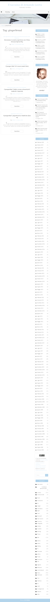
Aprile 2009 (39, 420)
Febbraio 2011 (40, 361)
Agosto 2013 (40, 284)
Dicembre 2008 (40, 431)
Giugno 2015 (40, 225)
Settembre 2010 (40, 375)
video (38, 594)
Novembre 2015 (41, 212)
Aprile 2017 (39, 166)
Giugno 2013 (40, 286)
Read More (17, 56)
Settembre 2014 (40, 249)
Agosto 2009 (40, 409)
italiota (38, 543)
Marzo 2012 (40, 327)
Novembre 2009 (41, 401)
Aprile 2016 (39, 198)
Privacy (38, 534)
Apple (38, 510)
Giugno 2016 (40, 193)
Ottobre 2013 (40, 278)
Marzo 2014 (40, 265)
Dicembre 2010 (40, 367)
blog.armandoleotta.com (41, 470)
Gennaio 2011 (40, 364)
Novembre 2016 (41, 179)
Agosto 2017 (40, 155)
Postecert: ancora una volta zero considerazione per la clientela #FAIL (42, 106)
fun (4, 36)
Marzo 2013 (40, 294)
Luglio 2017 (39, 158)
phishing (39, 531)
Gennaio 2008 (40, 450)
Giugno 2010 (40, 383)
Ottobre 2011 (40, 340)
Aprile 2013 (39, 292)
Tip (37, 583)
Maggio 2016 (40, 195)
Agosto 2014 (40, 252)
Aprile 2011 (39, 356)
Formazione (40, 500)
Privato (38, 556)
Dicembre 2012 (40, 302)
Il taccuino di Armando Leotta (25, 4)
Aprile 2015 (39, 230)
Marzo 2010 (40, 391)
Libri (38, 561)
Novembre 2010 (41, 369)
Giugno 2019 (40, 147)
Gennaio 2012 (40, 332)
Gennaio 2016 (40, 206)
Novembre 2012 (41, 305)
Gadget (38, 506)
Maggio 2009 (40, 418)
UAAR (38, 586)
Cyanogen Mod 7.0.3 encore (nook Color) (17, 66)
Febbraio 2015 (40, 236)
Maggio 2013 (40, 289)
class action (40, 484)
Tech (29, 36)
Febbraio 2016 (40, 204)
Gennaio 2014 (40, 270)
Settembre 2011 (40, 343)
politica (38, 554)
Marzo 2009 (40, 423)
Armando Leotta (44, 460)
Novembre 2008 (41, 434)
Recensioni (24, 36)
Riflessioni (39, 567)
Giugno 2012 (40, 319)
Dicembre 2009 (40, 399)
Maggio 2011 (40, 353)
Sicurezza (39, 521)
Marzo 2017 (40, 169)
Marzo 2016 (40, 201)
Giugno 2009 (40, 415)
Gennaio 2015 (40, 238)
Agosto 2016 (40, 187)
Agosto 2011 (40, 345)
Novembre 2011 (41, 337)
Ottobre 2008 (40, 436)
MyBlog (39, 546)
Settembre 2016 (40, 185)
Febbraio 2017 (40, 171)
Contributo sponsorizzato (43, 487)
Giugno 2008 (40, 447)
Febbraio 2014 (40, 268)
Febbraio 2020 (40, 142)
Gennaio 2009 (40, 428)
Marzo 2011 (40, 359)
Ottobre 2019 (40, 145)
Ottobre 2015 (40, 214)
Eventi (38, 498)
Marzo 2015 (40, 233)
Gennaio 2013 (40, 300)
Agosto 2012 (40, 313)
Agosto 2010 (40, 377)
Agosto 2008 (40, 442)
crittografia (39, 523)
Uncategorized (40, 589)
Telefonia (17, 38)
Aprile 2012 (39, 324)
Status (38, 572)
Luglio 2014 (39, 254)
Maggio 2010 (40, 385)
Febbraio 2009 (40, 426)
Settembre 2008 (40, 439)
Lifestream (39, 575)
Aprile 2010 (39, 388)
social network (40, 570)
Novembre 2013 (41, 276)
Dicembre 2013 (40, 273)
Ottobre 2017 (40, 150)
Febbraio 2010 (40, 393)
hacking (39, 526)
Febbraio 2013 (40, 297)
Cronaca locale (40, 494)
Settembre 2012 (40, 311)
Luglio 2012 (39, 316)
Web (38, 537)
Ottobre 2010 (40, 372)
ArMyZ (12, 44)
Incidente (39, 528)
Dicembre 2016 (40, 177)
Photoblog (7, 12)
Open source (14, 36)
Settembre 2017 (40, 153)
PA (37, 548)
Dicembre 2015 (40, 209)
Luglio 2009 (39, 412)
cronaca (39, 492)
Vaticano (39, 591)
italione (38, 540)
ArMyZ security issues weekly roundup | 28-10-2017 (41, 122)
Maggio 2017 (40, 163)
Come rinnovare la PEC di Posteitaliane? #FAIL (40, 35)
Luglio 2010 (39, 380)
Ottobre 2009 (40, 404)
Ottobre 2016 (40, 182)
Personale (19, 36)
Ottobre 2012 (40, 308)
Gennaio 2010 (40, 396)
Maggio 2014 (40, 260)
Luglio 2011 (39, 348)
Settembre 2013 (40, 281)
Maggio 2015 (40, 228)
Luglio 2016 (39, 190)
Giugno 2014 (40, 257)
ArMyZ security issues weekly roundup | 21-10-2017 (41, 130)
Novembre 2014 (41, 244)
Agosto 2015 (40, 220)
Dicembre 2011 (40, 335)
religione (39, 564)
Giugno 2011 (40, 351)
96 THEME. (27, 600)
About (13, 12)
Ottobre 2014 (40, 246)
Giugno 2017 (40, 161)
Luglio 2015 (39, 222)
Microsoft (39, 516)
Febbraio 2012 (40, 329)
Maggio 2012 (40, 321)
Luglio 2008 (39, 444)
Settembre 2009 (40, 407)
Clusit (38, 513)
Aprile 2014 (39, 262)
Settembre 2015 (40, 217)
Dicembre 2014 (40, 241)
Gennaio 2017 (40, 174)
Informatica (8, 36)
